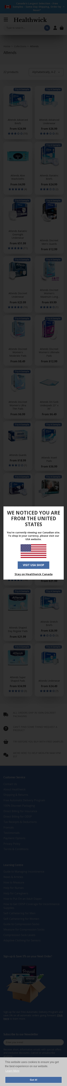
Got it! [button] (33, 1079)
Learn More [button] (12, 1070)
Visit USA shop (33, 565)
